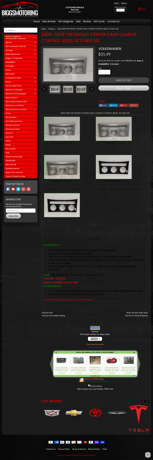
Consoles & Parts (21, 78)
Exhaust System (13, 125)
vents (8, 141)
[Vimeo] (18, 189)
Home (36, 21)
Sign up (124, 3)
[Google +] (23, 189)
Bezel (8, 145)
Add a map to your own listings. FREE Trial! (95, 389)
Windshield (10, 160)
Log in (116, 3)
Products (51, 29)
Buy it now (124, 88)
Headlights (21, 62)
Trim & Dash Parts (13, 85)
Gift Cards (99, 21)
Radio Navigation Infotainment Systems (21, 37)
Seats (8, 70)
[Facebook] (8, 189)
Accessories (11, 117)
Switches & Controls (15, 105)
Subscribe (13, 216)
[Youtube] (13, 189)
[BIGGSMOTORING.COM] (20, 9)
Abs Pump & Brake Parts (16, 101)
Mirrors (21, 43)
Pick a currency (120, 7)
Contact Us (113, 21)
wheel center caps (14, 156)
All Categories (65, 21)
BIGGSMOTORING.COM (75, 455)
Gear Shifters (11, 97)
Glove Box (10, 74)
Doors (21, 82)
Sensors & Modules (21, 90)
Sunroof (9, 133)
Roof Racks (11, 148)
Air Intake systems (14, 121)
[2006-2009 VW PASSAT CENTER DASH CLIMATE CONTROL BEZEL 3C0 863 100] (55, 89)
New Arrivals (49, 21)
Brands (87, 21)
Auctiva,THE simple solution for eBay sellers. (95, 332)
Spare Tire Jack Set (14, 172)
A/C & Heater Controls (21, 46)
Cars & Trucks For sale (15, 176)
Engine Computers (14, 58)
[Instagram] (28, 189)
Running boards (12, 129)
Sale (78, 21)
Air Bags (21, 50)
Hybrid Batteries (21, 54)
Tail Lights (10, 66)
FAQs (104, 449)
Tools (8, 113)
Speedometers (12, 168)
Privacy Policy (64, 449)
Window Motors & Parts (21, 109)
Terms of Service (79, 449)
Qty (100, 68)
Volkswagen (109, 48)
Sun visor (10, 137)
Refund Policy (94, 449)
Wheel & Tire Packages (21, 94)
